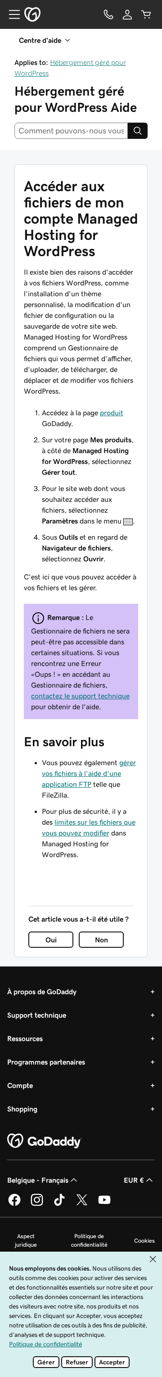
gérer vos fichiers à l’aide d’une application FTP (89, 773)
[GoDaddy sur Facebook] (14, 1204)
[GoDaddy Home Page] (44, 1141)
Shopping (22, 1108)
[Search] (138, 131)
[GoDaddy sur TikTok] (59, 1204)
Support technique (36, 1015)
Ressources (25, 1038)
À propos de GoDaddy (41, 991)
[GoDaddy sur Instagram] (37, 1204)
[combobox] (71, 131)
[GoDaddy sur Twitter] (82, 1204)
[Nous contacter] (108, 14)
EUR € (134, 1180)
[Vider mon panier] (146, 14)
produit (111, 412)
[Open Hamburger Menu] (10, 14)
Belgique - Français (37, 1180)
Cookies (144, 1241)
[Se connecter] (127, 14)
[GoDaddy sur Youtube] (104, 1204)
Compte (20, 1085)
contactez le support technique (80, 695)
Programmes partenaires (46, 1061)
